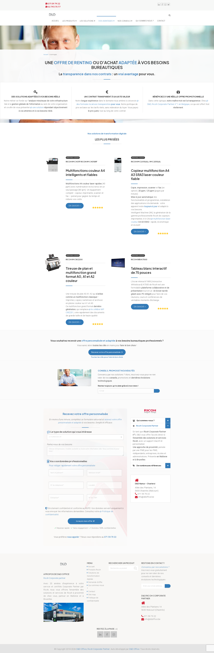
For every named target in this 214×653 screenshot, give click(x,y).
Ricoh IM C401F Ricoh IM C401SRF (81, 161)
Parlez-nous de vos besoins (59, 444)
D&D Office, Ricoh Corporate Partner (93, 649)
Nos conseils (124, 21)
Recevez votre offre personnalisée (106, 352)
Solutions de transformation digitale (93, 576)
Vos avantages (105, 21)
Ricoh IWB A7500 (139, 259)
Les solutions (87, 21)
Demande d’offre (95, 582)
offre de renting (73, 62)
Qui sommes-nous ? (145, 21)
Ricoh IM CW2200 (74, 259)
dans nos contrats (87, 74)
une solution (38, 107)
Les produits (68, 21)
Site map (92, 595)
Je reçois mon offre (84, 521)
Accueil (55, 21)
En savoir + (53, 162)
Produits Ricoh (94, 570)
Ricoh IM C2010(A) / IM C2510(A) (146, 161)
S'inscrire (157, 391)
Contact (161, 21)
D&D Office (134, 649)
